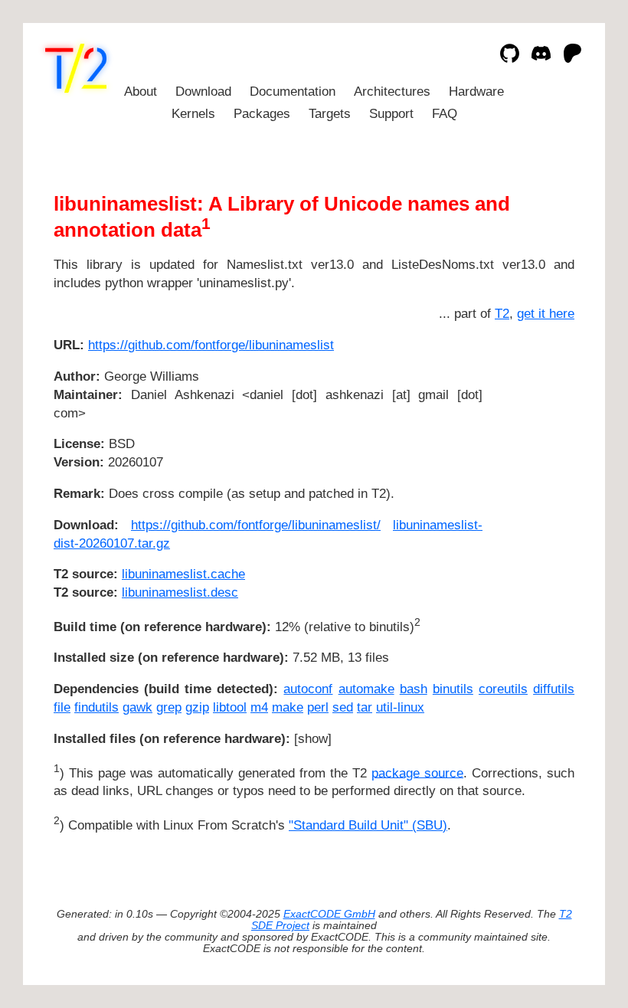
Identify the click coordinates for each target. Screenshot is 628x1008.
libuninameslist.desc (180, 592)
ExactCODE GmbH (329, 914)
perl (318, 707)
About (140, 91)
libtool (230, 707)
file (62, 707)
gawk (137, 707)
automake (366, 689)
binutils (453, 689)
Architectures (392, 91)
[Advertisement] (528, 436)
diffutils (553, 689)
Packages (262, 113)
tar (364, 707)
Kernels (193, 113)
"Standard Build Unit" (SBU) (368, 825)
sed (342, 707)
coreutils (503, 689)
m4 (259, 707)
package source (417, 772)
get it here (545, 313)
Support (391, 113)
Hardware (476, 91)
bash (413, 689)
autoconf (307, 689)
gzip (197, 707)
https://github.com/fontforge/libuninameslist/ (256, 525)
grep (169, 707)
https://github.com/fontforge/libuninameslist (211, 345)
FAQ (444, 113)
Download (203, 91)
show (313, 738)
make (287, 707)
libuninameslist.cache (183, 574)
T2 (502, 313)
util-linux (400, 707)
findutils (96, 707)
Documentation (292, 91)
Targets (330, 113)
